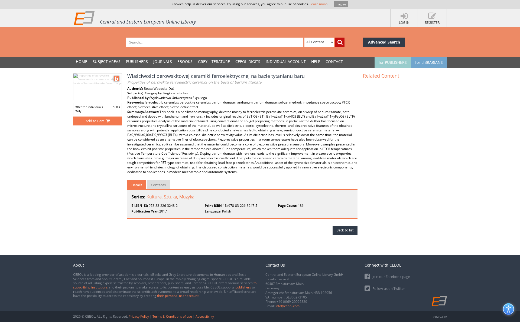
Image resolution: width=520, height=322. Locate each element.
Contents (158, 184)
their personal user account (178, 295)
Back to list (345, 230)
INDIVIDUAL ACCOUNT (286, 61)
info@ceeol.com (287, 306)
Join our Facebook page (391, 276)
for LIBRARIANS (429, 62)
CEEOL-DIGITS (247, 61)
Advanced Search (384, 42)
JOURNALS (162, 61)
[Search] (339, 42)
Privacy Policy (139, 316)
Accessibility (205, 316)
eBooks (185, 61)
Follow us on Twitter (388, 288)
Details (136, 184)
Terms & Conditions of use (172, 316)
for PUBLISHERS (393, 62)
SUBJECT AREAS (107, 61)
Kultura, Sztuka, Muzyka (170, 197)
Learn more (318, 4)
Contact (334, 61)
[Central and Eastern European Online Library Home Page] (135, 18)
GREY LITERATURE (214, 61)
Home (81, 61)
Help (315, 61)
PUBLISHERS (137, 61)
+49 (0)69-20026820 (292, 301)
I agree (341, 4)
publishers (243, 287)
